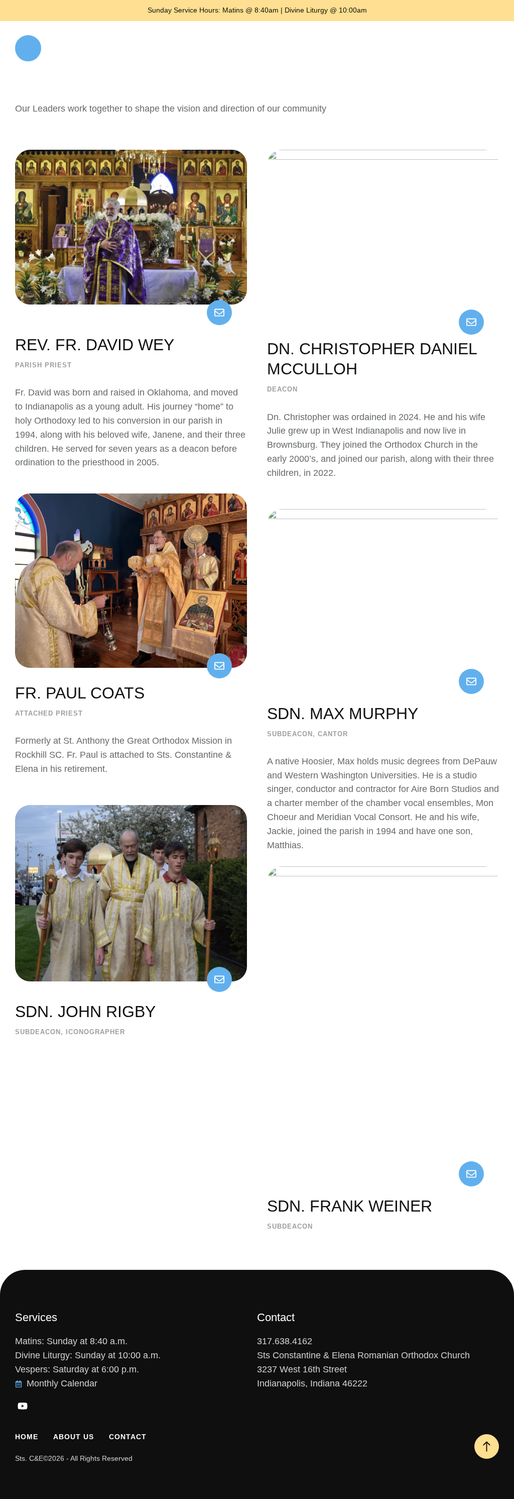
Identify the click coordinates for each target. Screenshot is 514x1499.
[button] (28, 48)
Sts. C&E (29, 1458)
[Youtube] (23, 1406)
